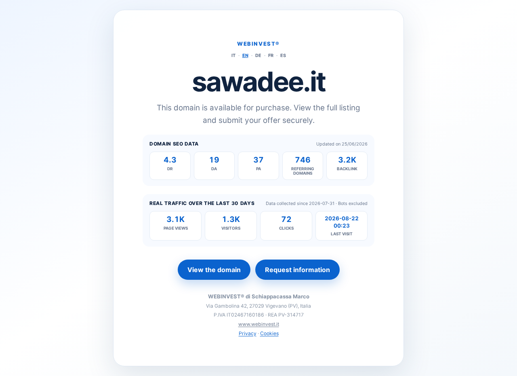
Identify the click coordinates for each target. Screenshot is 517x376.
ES (283, 55)
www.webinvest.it (258, 324)
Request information (297, 270)
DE (258, 55)
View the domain (214, 270)
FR (270, 55)
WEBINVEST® (258, 43)
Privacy (247, 333)
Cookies (269, 333)
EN (245, 55)
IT (233, 55)
